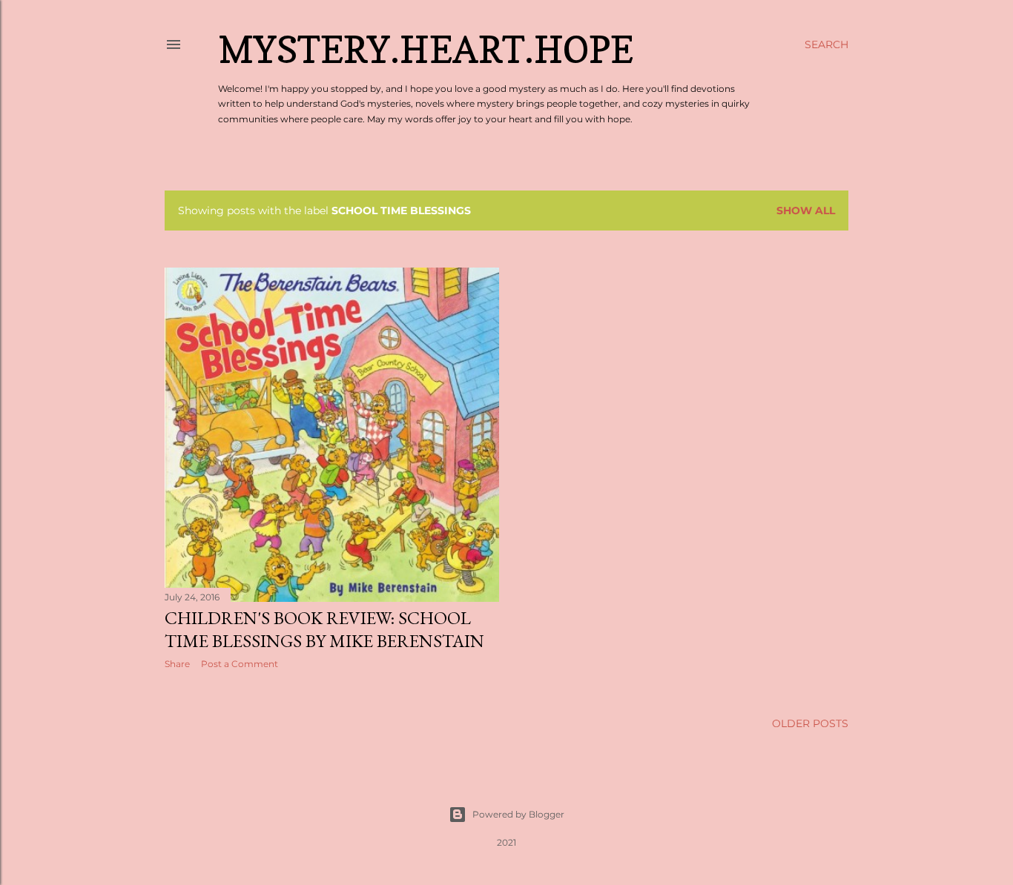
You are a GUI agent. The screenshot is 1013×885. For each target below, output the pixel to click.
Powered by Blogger (518, 814)
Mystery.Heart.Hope (425, 49)
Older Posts (810, 723)
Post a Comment (239, 663)
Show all (805, 210)
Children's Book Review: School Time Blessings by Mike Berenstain (324, 629)
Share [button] (177, 663)
